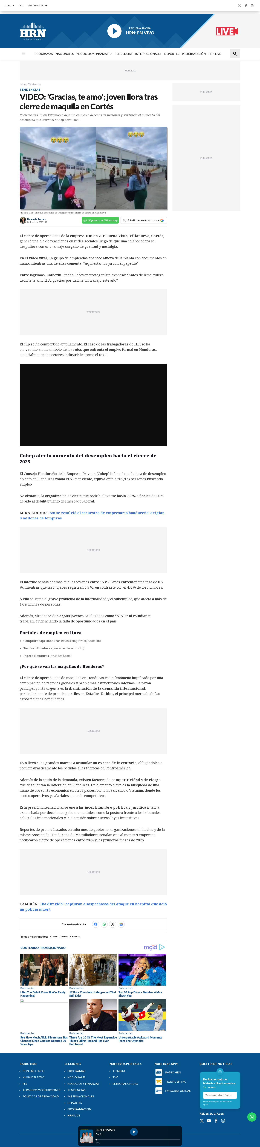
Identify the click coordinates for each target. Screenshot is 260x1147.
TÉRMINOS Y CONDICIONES (41, 1090)
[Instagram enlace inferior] (223, 1121)
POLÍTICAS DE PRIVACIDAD (40, 1096)
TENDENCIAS (123, 53)
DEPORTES (171, 53)
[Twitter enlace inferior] (202, 1121)
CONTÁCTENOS (33, 1071)
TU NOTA (9, 5)
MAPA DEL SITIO (33, 1077)
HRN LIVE (215, 53)
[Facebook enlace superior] (245, 5)
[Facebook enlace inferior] (216, 1121)
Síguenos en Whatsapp (102, 220)
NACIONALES (65, 53)
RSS (24, 1083)
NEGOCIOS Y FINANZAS (92, 53)
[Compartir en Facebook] (95, 924)
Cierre (53, 936)
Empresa (75, 936)
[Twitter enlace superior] (239, 5)
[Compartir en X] (112, 924)
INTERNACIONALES (148, 53)
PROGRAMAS (44, 53)
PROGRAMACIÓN (194, 53)
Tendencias (34, 84)
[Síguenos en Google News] (121, 924)
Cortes (64, 936)
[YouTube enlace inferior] (209, 1121)
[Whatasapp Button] (251, 1117)
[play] (134, 1132)
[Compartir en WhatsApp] (104, 924)
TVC (20, 5)
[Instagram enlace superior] (252, 5)
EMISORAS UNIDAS (37, 5)
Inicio (23, 84)
